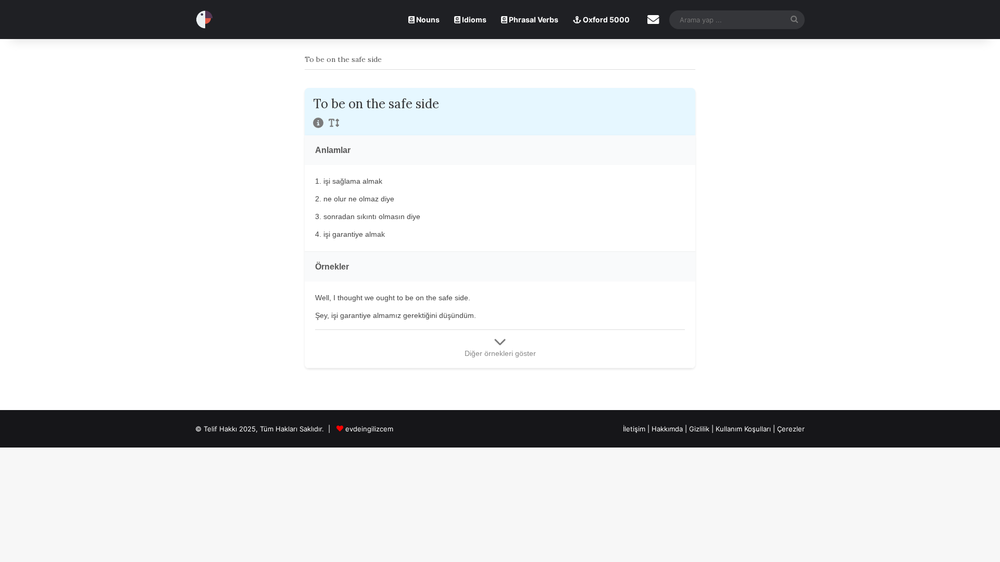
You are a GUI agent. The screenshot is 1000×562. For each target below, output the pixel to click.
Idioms (473, 19)
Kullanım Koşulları (743, 429)
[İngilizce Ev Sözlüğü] (204, 19)
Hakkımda (668, 429)
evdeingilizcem (369, 429)
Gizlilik (700, 429)
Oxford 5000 (605, 19)
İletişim (634, 429)
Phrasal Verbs (532, 19)
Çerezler (791, 429)
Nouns (427, 19)
